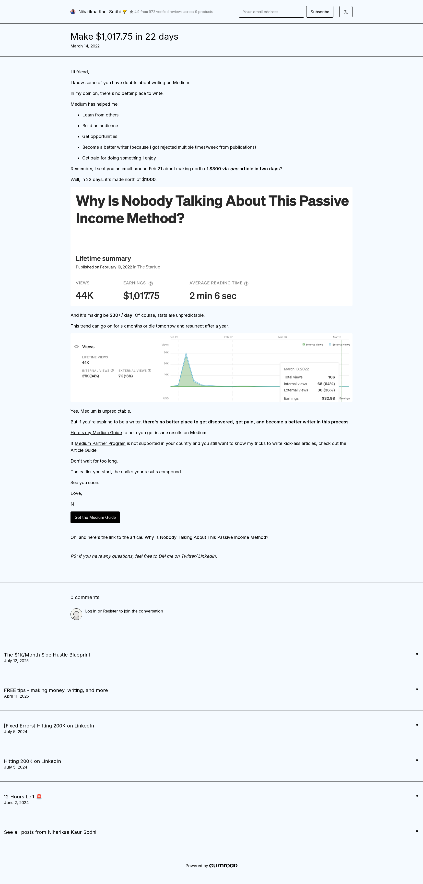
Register (110, 611)
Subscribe (319, 11)
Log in (90, 611)
